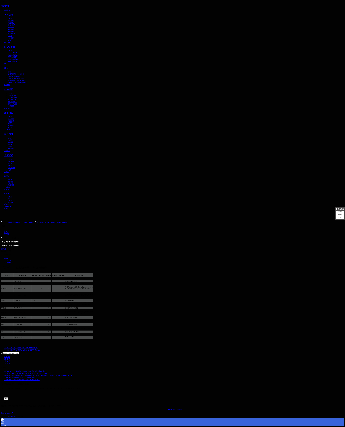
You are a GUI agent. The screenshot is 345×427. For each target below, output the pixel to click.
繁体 (6, 398)
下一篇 (22, 350)
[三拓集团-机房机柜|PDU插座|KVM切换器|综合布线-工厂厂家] (172, 222)
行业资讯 (7, 361)
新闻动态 (8, 260)
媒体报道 (7, 359)
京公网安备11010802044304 (173, 409)
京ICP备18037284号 (7, 413)
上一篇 (21, 348)
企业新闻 (8, 262)
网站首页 (5, 6)
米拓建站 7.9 (12, 416)
